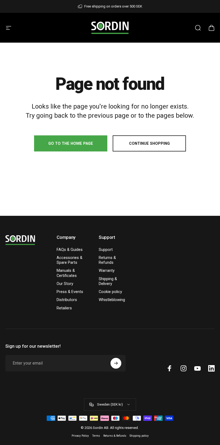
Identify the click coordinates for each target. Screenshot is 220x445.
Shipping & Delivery (108, 281)
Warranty (107, 270)
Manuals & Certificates (67, 273)
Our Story (65, 283)
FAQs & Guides (70, 249)
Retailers (64, 308)
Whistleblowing (112, 299)
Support (106, 249)
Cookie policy (110, 291)
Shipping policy (139, 435)
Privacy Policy (80, 435)
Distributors (67, 299)
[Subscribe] (116, 363)
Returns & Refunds (107, 260)
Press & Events (70, 291)
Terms (96, 435)
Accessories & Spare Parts (69, 260)
